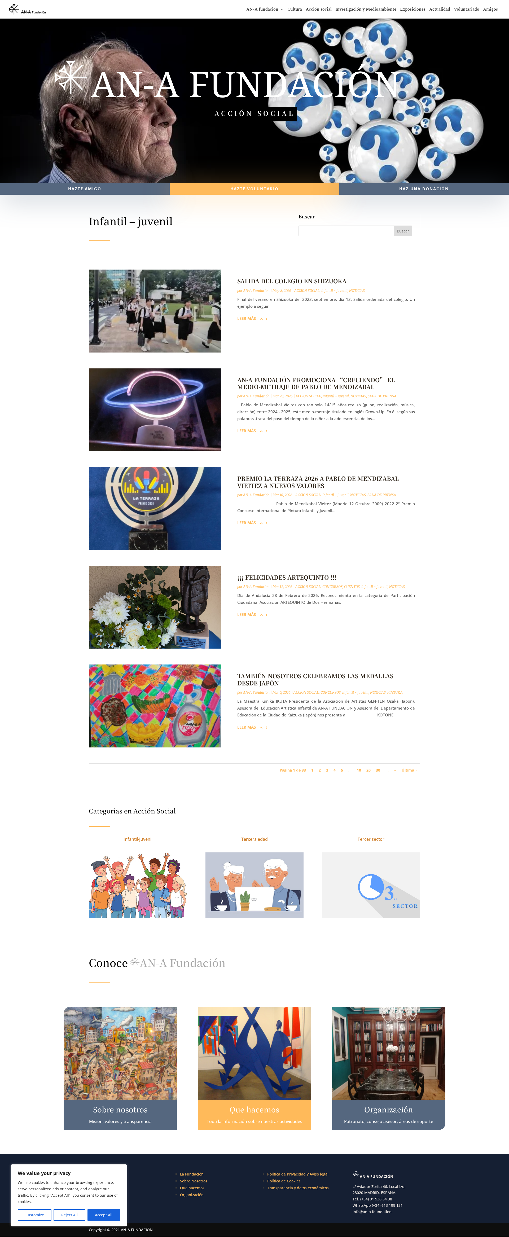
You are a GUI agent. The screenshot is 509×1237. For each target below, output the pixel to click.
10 (359, 770)
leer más (246, 318)
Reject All (69, 1214)
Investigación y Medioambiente (365, 9)
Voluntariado (466, 9)
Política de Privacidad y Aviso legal (297, 1174)
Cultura (294, 9)
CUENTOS (352, 586)
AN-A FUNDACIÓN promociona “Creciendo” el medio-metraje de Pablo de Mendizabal (316, 383)
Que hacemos (192, 1187)
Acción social (319, 9)
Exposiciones (412, 9)
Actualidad (439, 9)
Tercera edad (254, 839)
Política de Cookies (284, 1180)
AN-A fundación (262, 9)
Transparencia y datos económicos (298, 1187)
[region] (69, 1195)
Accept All (103, 1214)
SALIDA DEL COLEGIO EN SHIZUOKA (291, 281)
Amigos (490, 9)
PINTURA (395, 692)
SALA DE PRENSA (382, 396)
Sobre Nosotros (193, 1180)
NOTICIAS (357, 290)
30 (378, 770)
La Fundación (192, 1174)
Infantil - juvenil (334, 290)
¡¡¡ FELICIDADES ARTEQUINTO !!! (287, 577)
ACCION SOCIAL (307, 290)
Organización (192, 1194)
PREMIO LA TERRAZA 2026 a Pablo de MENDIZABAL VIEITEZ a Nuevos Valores (318, 481)
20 (368, 770)
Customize (34, 1214)
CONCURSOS (332, 586)
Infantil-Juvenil (138, 839)
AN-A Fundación (256, 290)
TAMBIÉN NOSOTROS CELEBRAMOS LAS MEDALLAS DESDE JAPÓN (315, 679)
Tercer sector (371, 839)
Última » (410, 770)
